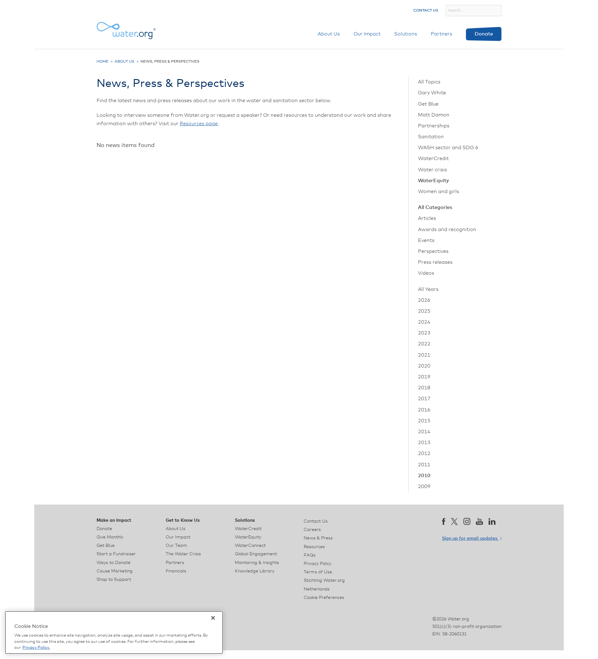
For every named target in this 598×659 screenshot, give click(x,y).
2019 (424, 376)
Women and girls (438, 191)
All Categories (435, 207)
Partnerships (433, 125)
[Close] (213, 618)
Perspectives (433, 251)
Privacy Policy (317, 564)
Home (102, 62)
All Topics (429, 81)
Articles (427, 218)
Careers (312, 530)
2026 (424, 300)
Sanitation (431, 136)
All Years (428, 289)
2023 (424, 332)
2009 (424, 486)
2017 (424, 398)
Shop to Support (114, 579)
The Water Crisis (183, 554)
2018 (424, 387)
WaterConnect (250, 545)
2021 (424, 355)
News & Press (318, 538)
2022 (424, 343)
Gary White (432, 92)
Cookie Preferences (324, 597)
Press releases (435, 262)
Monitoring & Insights (257, 563)
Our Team (176, 545)
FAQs (310, 555)
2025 (424, 311)
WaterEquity (433, 180)
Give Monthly (110, 537)
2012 (424, 453)
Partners (441, 33)
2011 (424, 464)
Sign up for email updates (470, 538)
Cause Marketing (115, 571)
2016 (424, 409)
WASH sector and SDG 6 (448, 147)
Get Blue (428, 104)
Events (426, 240)
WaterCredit (433, 158)
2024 (424, 322)
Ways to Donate (114, 563)
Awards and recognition (447, 229)
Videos (426, 273)
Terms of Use (318, 572)
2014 (424, 431)
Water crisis (432, 169)
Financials (176, 571)
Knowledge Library (254, 571)
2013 (424, 442)
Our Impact (367, 33)
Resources (314, 547)
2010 (424, 475)
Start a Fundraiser (116, 554)
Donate (484, 33)
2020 (424, 365)
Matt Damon (433, 114)
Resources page (199, 123)
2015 (424, 420)
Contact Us (425, 10)
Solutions (405, 33)
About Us (329, 33)
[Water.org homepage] (126, 30)
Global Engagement (256, 554)
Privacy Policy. (36, 648)
